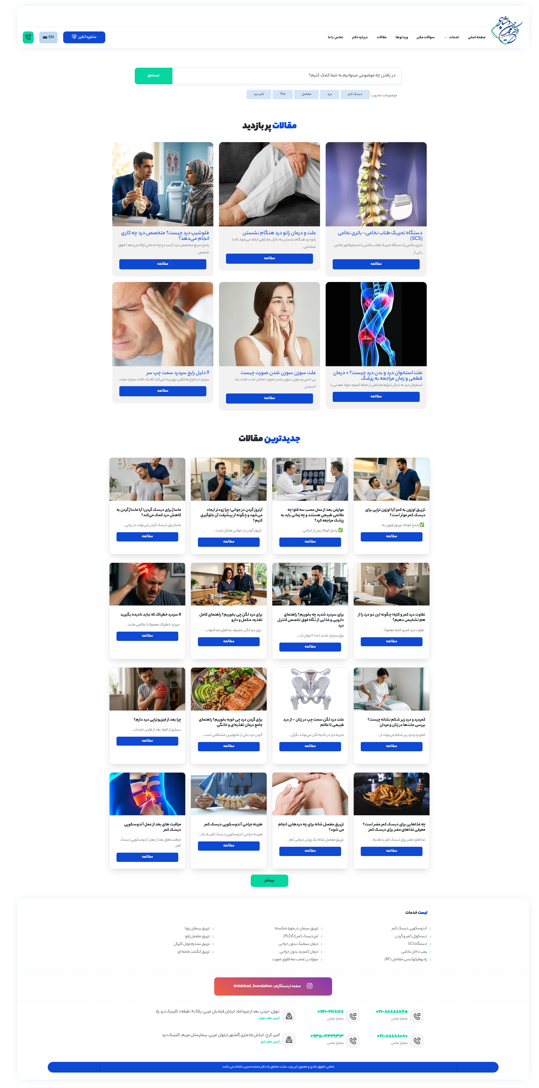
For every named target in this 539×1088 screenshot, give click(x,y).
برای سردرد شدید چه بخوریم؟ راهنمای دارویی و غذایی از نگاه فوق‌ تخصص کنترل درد (310, 620)
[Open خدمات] (446, 37)
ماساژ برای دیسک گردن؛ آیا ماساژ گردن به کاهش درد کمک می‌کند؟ (149, 513)
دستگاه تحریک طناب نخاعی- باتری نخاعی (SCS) (380, 236)
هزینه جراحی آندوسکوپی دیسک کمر (233, 824)
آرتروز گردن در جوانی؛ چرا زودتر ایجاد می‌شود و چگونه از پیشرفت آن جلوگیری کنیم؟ (231, 515)
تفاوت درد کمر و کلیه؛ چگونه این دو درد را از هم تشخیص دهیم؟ (391, 618)
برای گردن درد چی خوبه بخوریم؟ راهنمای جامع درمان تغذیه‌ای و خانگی (230, 723)
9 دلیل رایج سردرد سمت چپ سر (178, 373)
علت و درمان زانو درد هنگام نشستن (279, 233)
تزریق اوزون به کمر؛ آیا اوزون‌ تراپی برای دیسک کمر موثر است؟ (395, 513)
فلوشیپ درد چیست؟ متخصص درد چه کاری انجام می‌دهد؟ (165, 236)
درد (329, 94)
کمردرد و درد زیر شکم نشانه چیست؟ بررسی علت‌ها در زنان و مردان (396, 723)
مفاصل (306, 94)
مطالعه (162, 264)
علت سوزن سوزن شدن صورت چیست (278, 373)
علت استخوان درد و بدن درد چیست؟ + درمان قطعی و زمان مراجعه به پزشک (377, 376)
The (283, 94)
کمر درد (259, 94)
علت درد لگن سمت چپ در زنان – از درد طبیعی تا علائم (313, 723)
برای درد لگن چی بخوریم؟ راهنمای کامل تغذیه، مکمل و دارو (230, 618)
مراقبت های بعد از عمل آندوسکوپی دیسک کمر (152, 827)
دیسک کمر (355, 94)
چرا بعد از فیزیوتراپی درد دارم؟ (157, 720)
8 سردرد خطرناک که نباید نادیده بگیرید (150, 615)
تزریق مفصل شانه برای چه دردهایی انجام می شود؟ (311, 827)
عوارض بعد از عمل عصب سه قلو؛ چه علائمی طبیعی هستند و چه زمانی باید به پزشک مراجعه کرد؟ (312, 515)
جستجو (153, 75)
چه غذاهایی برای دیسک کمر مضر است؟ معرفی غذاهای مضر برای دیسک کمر (394, 827)
